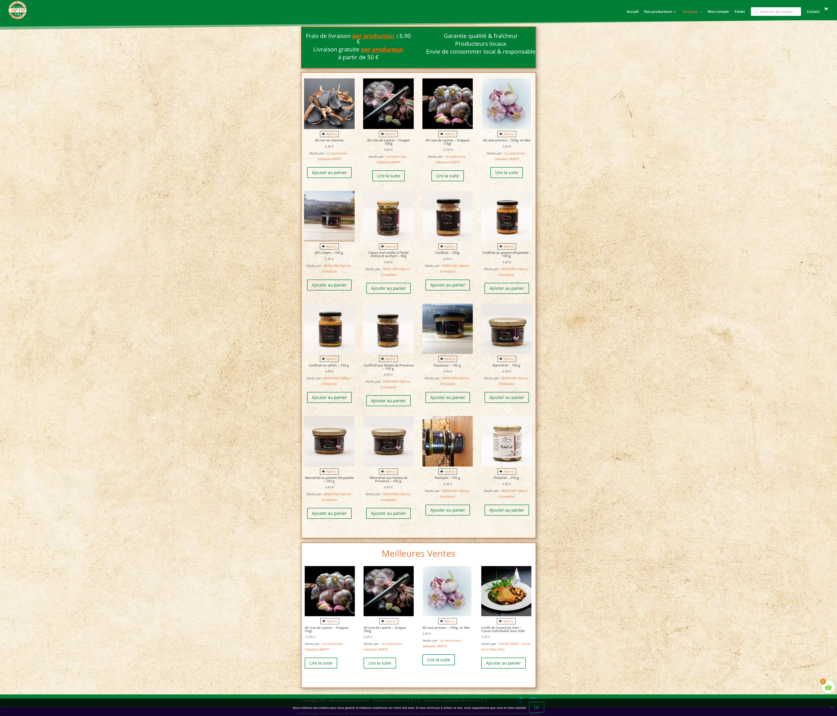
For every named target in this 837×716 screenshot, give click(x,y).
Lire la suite (388, 176)
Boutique (690, 12)
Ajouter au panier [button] (329, 172)
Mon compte (718, 12)
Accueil (632, 12)
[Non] (831, 707)
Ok (536, 707)
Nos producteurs (658, 12)
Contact (813, 12)
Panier (740, 12)
